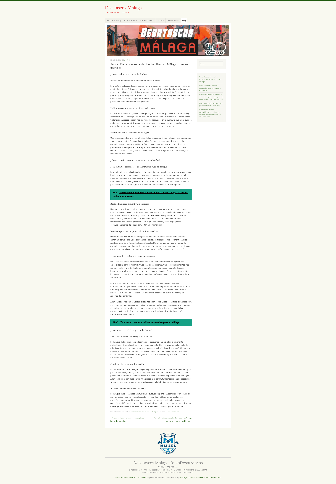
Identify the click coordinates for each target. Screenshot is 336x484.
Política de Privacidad (213, 477)
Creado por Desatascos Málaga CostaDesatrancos (132, 477)
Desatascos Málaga (123, 7)
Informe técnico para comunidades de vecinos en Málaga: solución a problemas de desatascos (210, 113)
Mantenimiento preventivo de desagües (144, 412)
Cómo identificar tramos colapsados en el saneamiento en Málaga (210, 88)
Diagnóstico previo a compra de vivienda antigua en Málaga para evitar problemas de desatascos (211, 96)
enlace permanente (172, 412)
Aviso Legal (183, 477)
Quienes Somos (173, 20)
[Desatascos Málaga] (168, 40)
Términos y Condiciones (196, 477)
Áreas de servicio (147, 20)
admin (127, 60)
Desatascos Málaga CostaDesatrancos (121, 20)
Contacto (160, 20)
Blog (184, 20)
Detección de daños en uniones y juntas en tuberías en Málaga (211, 104)
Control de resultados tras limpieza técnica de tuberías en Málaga (210, 79)
